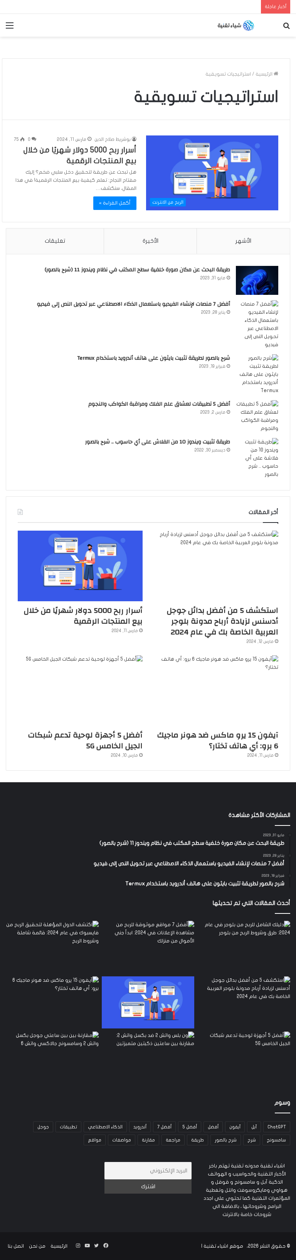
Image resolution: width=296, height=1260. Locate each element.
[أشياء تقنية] (235, 25)
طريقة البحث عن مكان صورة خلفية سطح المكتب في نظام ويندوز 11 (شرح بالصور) (137, 270)
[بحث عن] (286, 28)
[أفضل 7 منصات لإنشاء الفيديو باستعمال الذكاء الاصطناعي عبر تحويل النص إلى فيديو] (257, 324)
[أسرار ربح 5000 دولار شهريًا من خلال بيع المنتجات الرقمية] (80, 566)
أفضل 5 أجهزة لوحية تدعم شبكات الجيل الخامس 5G (85, 740)
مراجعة (173, 1140)
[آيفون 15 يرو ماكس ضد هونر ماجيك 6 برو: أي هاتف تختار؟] (215, 690)
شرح (251, 1140)
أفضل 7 (164, 1127)
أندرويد (139, 1127)
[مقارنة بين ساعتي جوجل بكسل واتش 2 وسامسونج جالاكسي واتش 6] (52, 1058)
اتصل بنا (16, 1246)
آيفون (234, 1127)
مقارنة (148, 1140)
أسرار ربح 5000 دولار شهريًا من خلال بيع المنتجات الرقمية (83, 615)
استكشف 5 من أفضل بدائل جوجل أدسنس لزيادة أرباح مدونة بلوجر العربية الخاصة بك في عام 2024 (222, 621)
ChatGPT (276, 1127)
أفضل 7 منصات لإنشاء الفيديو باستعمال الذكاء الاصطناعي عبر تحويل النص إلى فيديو (133, 304)
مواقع (94, 1140)
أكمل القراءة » (115, 203)
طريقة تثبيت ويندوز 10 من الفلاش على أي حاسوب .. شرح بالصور (157, 442)
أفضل (213, 1127)
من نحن (37, 1246)
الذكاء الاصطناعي (105, 1127)
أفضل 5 (189, 1127)
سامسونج (276, 1140)
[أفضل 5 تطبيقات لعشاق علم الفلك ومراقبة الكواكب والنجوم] (257, 416)
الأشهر (243, 241)
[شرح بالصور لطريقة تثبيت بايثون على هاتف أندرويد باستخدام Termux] (257, 374)
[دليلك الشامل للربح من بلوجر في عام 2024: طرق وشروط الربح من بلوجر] (243, 947)
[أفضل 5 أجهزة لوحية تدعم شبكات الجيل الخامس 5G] (80, 690)
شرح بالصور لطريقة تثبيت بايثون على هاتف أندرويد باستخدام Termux (153, 358)
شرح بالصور (226, 1140)
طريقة (197, 1140)
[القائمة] (9, 28)
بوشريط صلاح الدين (112, 139)
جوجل (43, 1127)
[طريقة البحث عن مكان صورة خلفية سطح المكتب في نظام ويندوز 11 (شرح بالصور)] (257, 280)
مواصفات (121, 1140)
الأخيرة (150, 241)
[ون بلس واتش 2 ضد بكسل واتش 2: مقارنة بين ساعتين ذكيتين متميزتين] (148, 1058)
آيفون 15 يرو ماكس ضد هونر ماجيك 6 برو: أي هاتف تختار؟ (217, 740)
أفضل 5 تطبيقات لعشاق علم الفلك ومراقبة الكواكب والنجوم (159, 404)
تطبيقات (68, 1127)
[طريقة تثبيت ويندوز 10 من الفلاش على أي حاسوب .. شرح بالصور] (257, 458)
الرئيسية (265, 74)
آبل (254, 1127)
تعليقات (55, 241)
